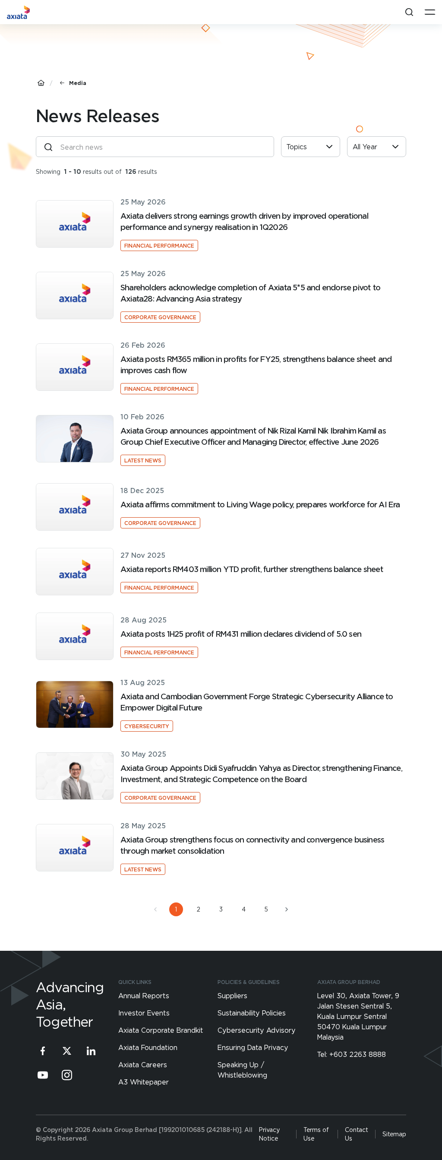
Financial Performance (159, 245)
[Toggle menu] (430, 12)
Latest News (142, 460)
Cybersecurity (146, 726)
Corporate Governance (160, 317)
